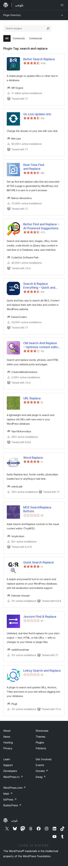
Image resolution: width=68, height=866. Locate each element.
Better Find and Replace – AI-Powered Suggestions (41, 226)
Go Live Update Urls (37, 114)
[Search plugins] (48, 28)
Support (8, 765)
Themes (40, 736)
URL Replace (32, 398)
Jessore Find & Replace (39, 616)
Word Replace (33, 457)
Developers (10, 771)
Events (40, 765)
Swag (41, 777)
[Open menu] (62, 5)
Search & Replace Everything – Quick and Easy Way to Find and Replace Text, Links (39, 286)
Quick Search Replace (38, 562)
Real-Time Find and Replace (33, 166)
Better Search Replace (39, 59)
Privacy (7, 748)
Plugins (40, 742)
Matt (8, 793)
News (6, 736)
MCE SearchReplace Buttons (37, 509)
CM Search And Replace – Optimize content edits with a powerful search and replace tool (40, 345)
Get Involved (43, 759)
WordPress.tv (13, 777)
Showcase (42, 730)
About (7, 730)
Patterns (41, 748)
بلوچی (14, 820)
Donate (42, 771)
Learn (6, 759)
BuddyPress (12, 805)
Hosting (8, 742)
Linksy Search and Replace (42, 670)
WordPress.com (14, 787)
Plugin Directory (12, 15)
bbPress (10, 799)
